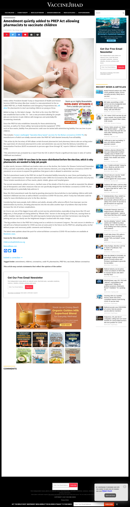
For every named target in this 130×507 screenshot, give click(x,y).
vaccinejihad (9, 12)
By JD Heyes (114, 98)
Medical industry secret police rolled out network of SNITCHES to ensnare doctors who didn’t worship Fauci (114, 271)
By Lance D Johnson (116, 111)
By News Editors (116, 252)
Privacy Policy (65, 500)
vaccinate (70, 262)
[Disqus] (49, 397)
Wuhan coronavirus (82, 262)
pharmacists (54, 262)
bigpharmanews (84, 12)
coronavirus (37, 262)
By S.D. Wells (114, 171)
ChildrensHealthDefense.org (14, 242)
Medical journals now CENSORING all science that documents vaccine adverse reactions (115, 309)
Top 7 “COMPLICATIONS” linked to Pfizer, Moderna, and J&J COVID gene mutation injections (115, 167)
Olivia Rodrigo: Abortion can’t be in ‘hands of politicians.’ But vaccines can (114, 247)
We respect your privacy (54, 494)
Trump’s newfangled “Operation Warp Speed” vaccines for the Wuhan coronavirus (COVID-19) (49, 135)
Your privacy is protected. (14, 292)
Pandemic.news (9, 234)
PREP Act (63, 262)
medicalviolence (69, 12)
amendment (20, 262)
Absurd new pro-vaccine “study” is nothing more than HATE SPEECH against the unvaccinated (115, 177)
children (28, 262)
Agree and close (110, 495)
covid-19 (45, 262)
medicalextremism (37, 12)
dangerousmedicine (54, 12)
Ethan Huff (19, 30)
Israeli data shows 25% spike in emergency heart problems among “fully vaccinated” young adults (114, 237)
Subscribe (109, 504)
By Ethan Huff (114, 136)
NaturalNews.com (10, 246)
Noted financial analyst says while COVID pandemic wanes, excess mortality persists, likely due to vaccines (115, 93)
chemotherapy (22, 12)
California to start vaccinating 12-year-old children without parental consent (114, 142)
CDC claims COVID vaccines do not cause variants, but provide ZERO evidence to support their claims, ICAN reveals (115, 118)
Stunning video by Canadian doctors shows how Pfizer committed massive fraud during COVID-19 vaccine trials (114, 298)
